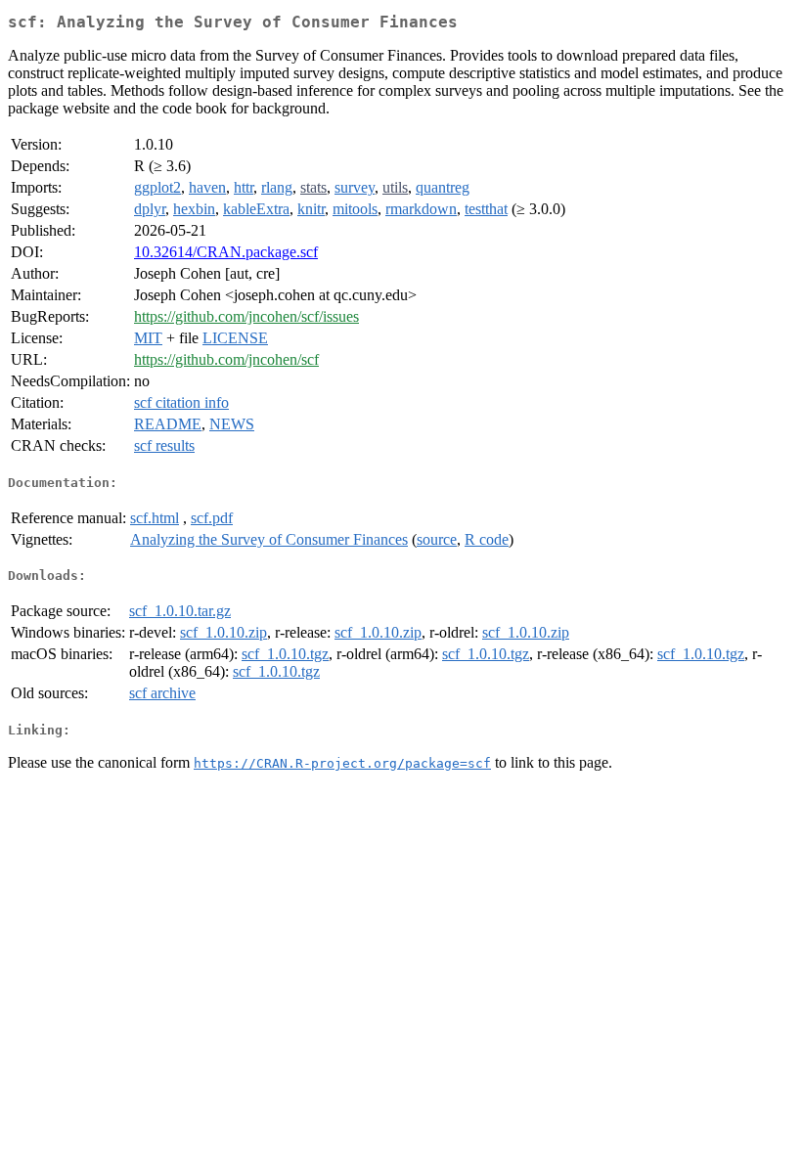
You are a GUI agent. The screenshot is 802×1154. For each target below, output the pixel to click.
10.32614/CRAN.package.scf (226, 252)
